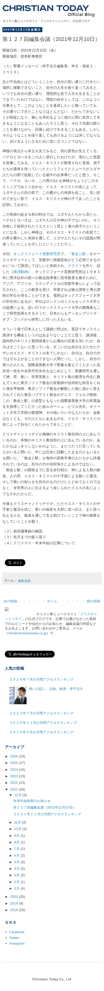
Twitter (14, 938)
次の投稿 (10, 601)
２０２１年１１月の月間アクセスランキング (47, 814)
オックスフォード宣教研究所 (36, 254)
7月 (17, 849)
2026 (14, 756)
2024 (14, 770)
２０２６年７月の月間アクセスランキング (41, 679)
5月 (17, 862)
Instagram (17, 943)
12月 (18, 795)
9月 (17, 836)
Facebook (16, 932)
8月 (17, 842)
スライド (75, 266)
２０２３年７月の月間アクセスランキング (41, 713)
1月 (17, 888)
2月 (17, 882)
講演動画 (20, 272)
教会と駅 (78, 254)
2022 (14, 783)
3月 (17, 875)
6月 (17, 855)
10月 (18, 829)
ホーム (52, 601)
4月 (17, 868)
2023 (14, 776)
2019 (14, 903)
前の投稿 (93, 601)
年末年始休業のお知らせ (32, 801)
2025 (14, 763)
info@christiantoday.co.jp (27, 633)
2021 (14, 789)
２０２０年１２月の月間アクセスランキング (43, 723)
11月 (18, 822)
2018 (14, 910)
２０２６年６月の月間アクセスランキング (41, 732)
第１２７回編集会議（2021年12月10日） (44, 807)
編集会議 (24, 580)
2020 (14, 897)
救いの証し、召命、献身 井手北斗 (56, 689)
